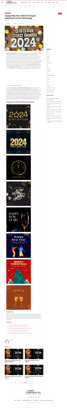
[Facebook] (1, 56)
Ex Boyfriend (48, 69)
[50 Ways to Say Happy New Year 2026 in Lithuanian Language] (14, 354)
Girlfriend (47, 60)
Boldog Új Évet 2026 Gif (50, 113)
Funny (47, 83)
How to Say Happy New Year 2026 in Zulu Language (13, 377)
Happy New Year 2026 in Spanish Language (53, 111)
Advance (47, 50)
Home (15, 400)
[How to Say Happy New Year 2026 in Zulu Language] (14, 370)
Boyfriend (48, 58)
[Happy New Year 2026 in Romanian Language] (34, 354)
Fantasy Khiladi (49, 400)
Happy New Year (7, 13)
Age (57, 2)
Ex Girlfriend (48, 71)
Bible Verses (48, 85)
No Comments (19, 20)
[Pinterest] (1, 61)
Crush (47, 73)
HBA (8, 20)
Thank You (48, 54)
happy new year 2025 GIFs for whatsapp (28, 98)
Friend (30, 2)
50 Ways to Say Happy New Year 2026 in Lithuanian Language (13, 361)
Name (54, 2)
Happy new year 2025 (19, 61)
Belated (47, 52)
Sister (34, 2)
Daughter (47, 79)
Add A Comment (24, 382)
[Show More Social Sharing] (26, 24)
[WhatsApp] (1, 63)
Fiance (47, 77)
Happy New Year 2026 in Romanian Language (32, 361)
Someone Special (49, 62)
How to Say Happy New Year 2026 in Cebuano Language (34, 377)
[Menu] (2, 2)
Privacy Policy (36, 400)
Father (42, 2)
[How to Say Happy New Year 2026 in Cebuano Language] (34, 370)
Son (46, 2)
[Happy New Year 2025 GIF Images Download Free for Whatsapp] (24, 38)
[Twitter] (1, 58)
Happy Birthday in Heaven (50, 87)
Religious (47, 81)
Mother (49, 2)
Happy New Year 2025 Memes (16, 85)
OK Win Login (42, 400)
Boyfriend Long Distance (50, 75)
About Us (19, 400)
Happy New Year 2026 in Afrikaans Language (53, 109)
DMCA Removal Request (27, 400)
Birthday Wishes (24, 2)
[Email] (1, 66)
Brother (38, 2)
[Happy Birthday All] (11, 2)
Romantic (47, 56)
